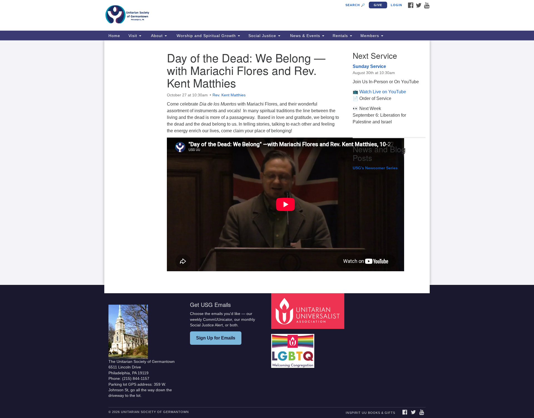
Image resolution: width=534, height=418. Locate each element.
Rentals (341, 35)
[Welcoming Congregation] (293, 348)
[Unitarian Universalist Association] (308, 311)
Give (378, 5)
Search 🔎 (355, 5)
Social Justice (263, 35)
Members (370, 35)
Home (114, 35)
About (157, 35)
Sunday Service (369, 66)
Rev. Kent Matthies (229, 95)
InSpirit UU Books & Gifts (370, 412)
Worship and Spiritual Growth (206, 35)
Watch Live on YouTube (382, 91)
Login (396, 5)
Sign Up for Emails (215, 338)
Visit (133, 35)
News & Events (305, 35)
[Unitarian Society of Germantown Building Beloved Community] (199, 15)
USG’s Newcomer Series (375, 168)
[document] (267, 162)
